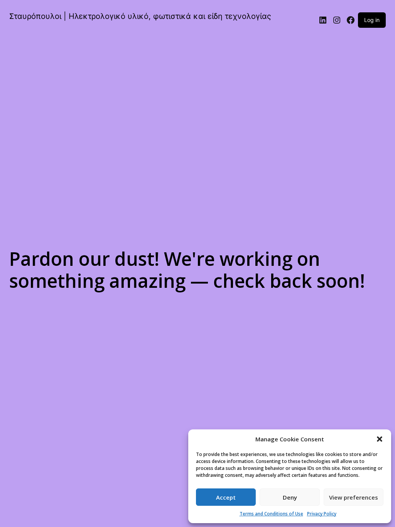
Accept (226, 497)
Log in (372, 20)
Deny (290, 497)
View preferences (353, 497)
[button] (379, 439)
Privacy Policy (321, 513)
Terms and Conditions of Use (271, 513)
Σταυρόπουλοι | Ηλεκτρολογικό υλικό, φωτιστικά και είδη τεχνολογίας (140, 16)
